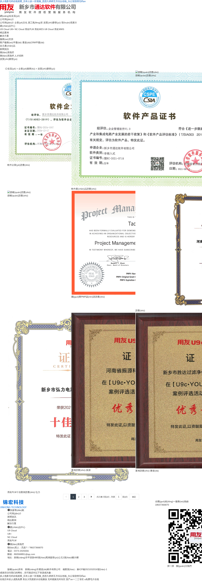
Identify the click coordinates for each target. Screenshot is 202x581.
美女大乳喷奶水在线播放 (35, 579)
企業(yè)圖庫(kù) (26, 68)
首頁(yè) (12, 68)
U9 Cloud (4, 29)
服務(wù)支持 (6, 39)
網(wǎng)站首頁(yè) (10, 16)
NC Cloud (19, 29)
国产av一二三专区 (75, 579)
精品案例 (4, 32)
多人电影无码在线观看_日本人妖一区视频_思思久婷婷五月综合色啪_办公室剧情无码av (43, 1)
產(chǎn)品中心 (7, 26)
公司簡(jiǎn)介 (7, 19)
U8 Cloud (49, 29)
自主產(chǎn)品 (7, 46)
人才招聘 (19, 55)
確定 (134, 497)
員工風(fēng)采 (35, 22)
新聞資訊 (4, 49)
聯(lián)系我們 (7, 52)
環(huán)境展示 (69, 22)
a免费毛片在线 (91, 579)
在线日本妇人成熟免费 (11, 579)
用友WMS (59, 29)
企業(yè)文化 (21, 22)
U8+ (12, 29)
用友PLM (29, 29)
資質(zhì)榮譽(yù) (52, 22)
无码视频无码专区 (56, 579)
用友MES (39, 29)
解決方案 (4, 36)
